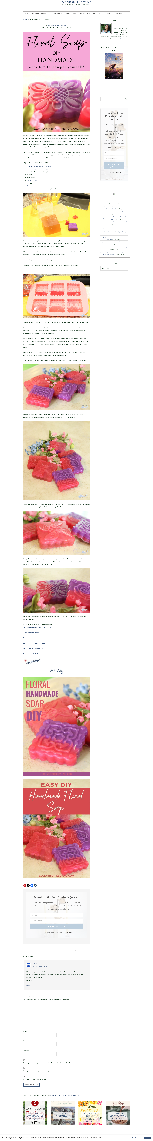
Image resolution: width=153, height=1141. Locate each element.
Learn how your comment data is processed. (65, 1095)
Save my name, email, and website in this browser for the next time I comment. (50, 1063)
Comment (27, 1005)
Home (25, 19)
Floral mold (31, 186)
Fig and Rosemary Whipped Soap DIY (111, 242)
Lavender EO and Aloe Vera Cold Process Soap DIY (114, 247)
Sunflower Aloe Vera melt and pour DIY (37, 627)
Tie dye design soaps (31, 632)
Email (25, 1041)
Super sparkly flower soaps (33, 648)
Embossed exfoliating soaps (33, 654)
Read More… (120, 38)
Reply (28, 985)
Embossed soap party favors (34, 643)
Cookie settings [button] (137, 1138)
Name (26, 1031)
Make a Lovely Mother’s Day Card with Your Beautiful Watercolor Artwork (90, 1117)
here (74, 158)
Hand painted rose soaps (32, 638)
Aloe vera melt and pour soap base (39, 166)
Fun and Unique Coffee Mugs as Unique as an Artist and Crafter (117, 1116)
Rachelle (34, 964)
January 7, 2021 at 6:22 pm (39, 966)
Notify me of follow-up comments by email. (38, 1071)
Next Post (72, 950)
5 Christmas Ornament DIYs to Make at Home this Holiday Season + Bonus (35, 1116)
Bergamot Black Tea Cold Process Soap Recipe (112, 211)
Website (26, 1050)
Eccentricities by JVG (76, 2)
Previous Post (31, 950)
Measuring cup (32, 180)
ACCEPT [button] (147, 1138)
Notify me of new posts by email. (34, 1079)
